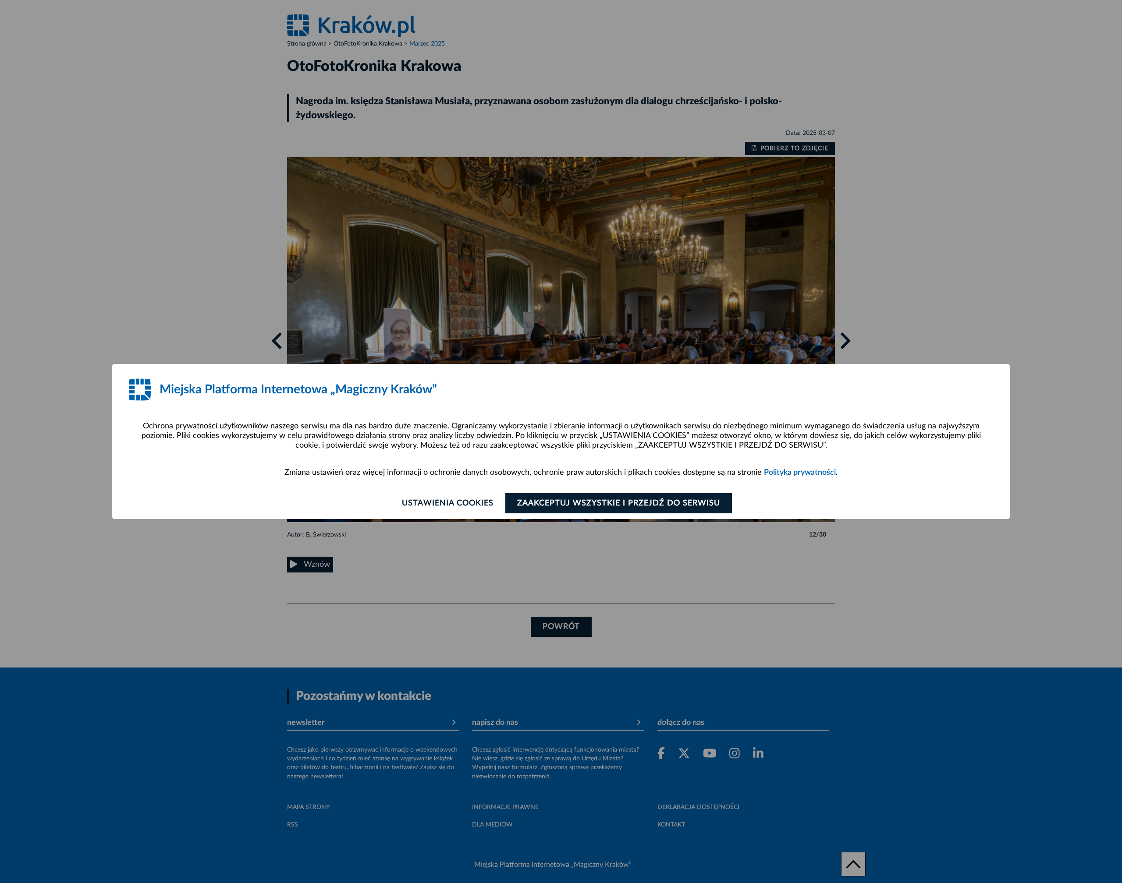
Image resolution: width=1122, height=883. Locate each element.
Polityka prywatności (800, 473)
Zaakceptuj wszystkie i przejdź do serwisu (618, 503)
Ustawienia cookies (448, 503)
